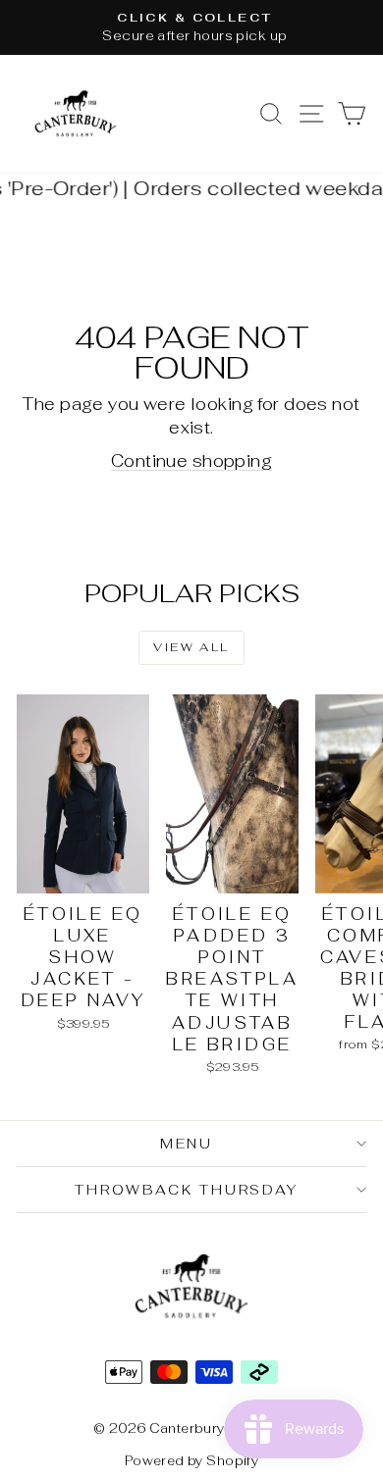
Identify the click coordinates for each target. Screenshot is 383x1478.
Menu (186, 1143)
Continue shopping (191, 461)
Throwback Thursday (186, 1189)
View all (191, 647)
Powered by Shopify (192, 1461)
